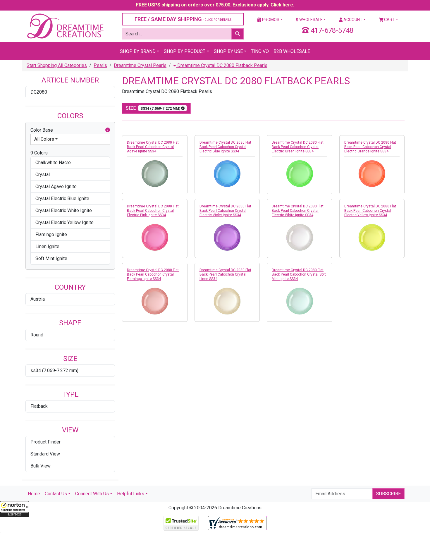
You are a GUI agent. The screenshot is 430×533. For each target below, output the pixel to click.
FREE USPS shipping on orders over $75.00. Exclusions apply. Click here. (215, 5)
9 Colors (39, 153)
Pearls (100, 65)
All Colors (44, 139)
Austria (37, 299)
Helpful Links (130, 493)
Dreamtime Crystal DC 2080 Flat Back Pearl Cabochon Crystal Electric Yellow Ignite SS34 (370, 210)
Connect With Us (92, 493)
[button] (14, 509)
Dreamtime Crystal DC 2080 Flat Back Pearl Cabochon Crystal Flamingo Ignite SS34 (153, 274)
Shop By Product (184, 51)
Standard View (45, 454)
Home (34, 493)
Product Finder (45, 442)
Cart (389, 19)
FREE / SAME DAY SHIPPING (183, 19)
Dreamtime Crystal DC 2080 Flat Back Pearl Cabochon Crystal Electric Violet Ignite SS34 (225, 210)
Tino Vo (260, 51)
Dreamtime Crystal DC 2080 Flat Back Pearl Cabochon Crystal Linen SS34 (225, 274)
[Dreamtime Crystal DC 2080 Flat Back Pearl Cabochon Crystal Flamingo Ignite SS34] (155, 301)
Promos (270, 19)
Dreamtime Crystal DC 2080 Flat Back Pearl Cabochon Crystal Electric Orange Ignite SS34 (370, 146)
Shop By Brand (138, 51)
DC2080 (38, 92)
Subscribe (388, 493)
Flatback (39, 406)
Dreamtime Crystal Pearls (140, 65)
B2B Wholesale (292, 51)
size (153, 108)
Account (352, 19)
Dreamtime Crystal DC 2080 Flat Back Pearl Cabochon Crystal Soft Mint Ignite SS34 (299, 274)
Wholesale (310, 19)
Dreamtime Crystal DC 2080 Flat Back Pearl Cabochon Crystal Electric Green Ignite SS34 (298, 146)
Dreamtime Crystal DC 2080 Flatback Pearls (221, 65)
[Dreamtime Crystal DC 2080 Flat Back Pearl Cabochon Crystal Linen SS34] (227, 301)
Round (36, 335)
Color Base (41, 130)
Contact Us (56, 493)
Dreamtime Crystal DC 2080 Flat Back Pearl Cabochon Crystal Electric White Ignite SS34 (298, 210)
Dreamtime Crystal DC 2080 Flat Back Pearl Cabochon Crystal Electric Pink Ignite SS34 (153, 210)
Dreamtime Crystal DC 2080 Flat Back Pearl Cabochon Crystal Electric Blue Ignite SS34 (225, 146)
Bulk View (40, 466)
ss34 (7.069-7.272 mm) (54, 370)
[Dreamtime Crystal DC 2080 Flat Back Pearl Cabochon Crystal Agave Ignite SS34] (155, 173)
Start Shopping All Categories (57, 65)
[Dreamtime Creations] (64, 26)
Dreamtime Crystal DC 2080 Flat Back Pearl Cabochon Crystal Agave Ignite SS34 (153, 146)
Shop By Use (228, 51)
